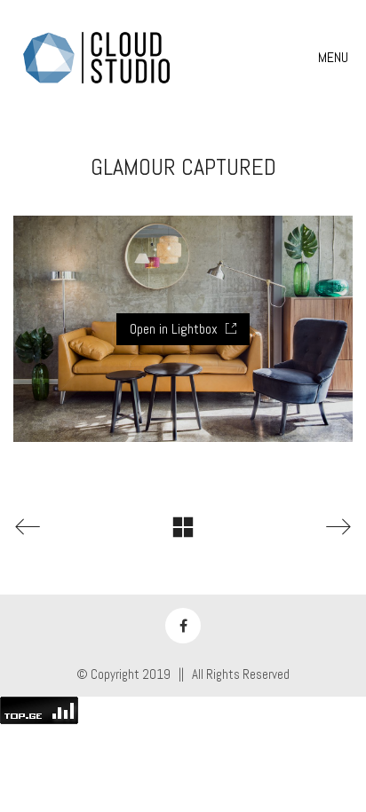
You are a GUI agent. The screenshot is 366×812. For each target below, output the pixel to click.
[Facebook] (183, 625)
